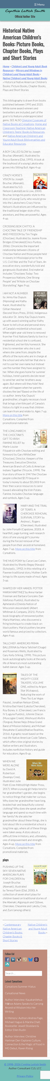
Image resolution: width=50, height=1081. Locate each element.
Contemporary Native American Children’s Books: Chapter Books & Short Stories (13, 932)
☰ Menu (39, 4)
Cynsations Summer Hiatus (20, 986)
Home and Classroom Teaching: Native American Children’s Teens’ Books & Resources (25, 127)
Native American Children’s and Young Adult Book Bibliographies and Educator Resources (24, 139)
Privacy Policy (25, 1076)
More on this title (12, 415)
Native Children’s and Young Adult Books (25, 78)
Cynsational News (15, 993)
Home (6, 66)
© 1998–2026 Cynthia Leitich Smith (25, 1064)
